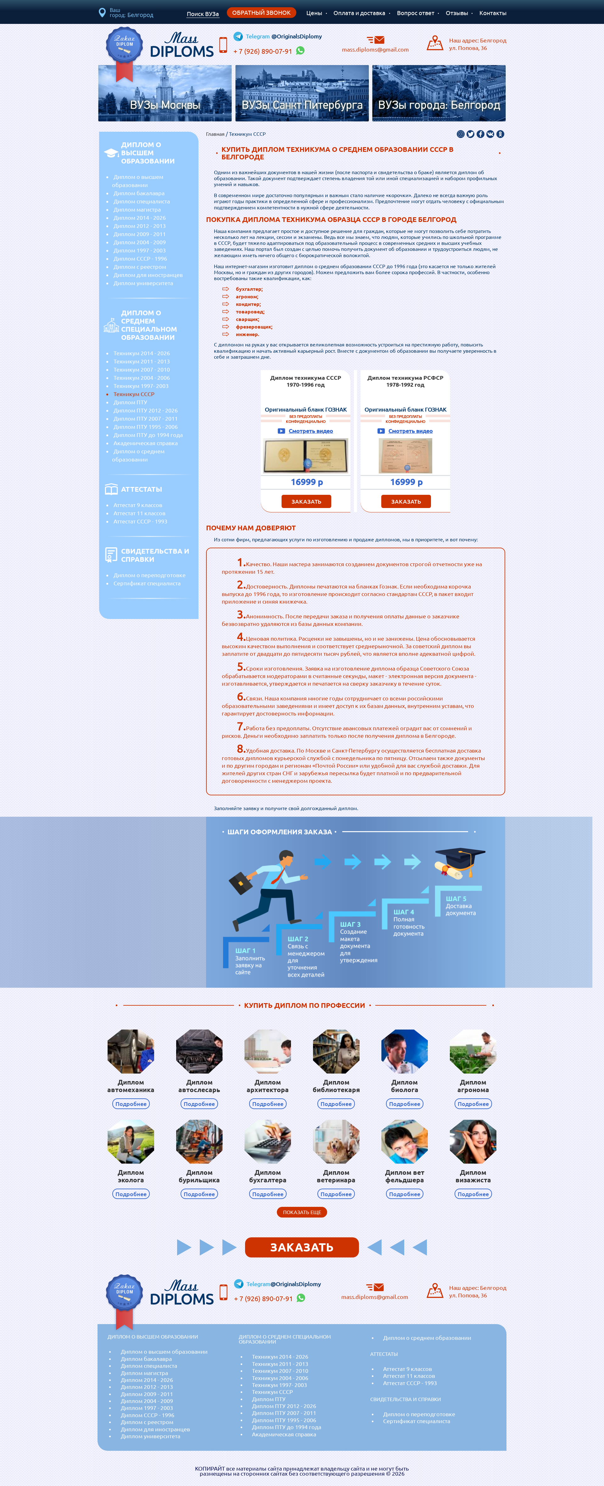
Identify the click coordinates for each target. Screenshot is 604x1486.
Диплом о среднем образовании (138, 455)
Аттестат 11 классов (139, 513)
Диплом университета (143, 283)
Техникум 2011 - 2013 (142, 361)
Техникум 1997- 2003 (141, 386)
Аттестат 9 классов (138, 505)
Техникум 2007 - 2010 (142, 369)
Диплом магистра (137, 209)
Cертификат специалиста (147, 583)
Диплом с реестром (140, 266)
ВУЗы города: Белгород (439, 106)
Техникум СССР (134, 394)
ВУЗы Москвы (165, 106)
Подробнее (131, 1104)
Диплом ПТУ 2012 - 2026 (146, 410)
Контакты (492, 12)
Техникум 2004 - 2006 (142, 377)
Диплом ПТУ (130, 402)
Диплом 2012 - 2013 (140, 226)
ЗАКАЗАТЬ (307, 501)
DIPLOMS (182, 43)
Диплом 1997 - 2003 (140, 250)
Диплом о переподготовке (150, 575)
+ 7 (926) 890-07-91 (263, 51)
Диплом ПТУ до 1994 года (148, 435)
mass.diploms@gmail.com (375, 49)
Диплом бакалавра (139, 193)
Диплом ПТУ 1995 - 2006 (146, 426)
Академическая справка (146, 443)
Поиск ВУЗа (203, 13)
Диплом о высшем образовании (137, 181)
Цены (314, 12)
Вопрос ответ (415, 12)
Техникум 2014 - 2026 (142, 353)
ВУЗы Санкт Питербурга (302, 106)
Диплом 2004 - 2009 (140, 242)
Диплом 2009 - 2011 (140, 234)
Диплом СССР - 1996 (140, 258)
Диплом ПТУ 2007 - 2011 (146, 418)
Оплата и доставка (359, 12)
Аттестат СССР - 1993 (140, 521)
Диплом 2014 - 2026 (140, 217)
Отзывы (457, 12)
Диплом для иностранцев (148, 275)
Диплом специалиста (142, 201)
